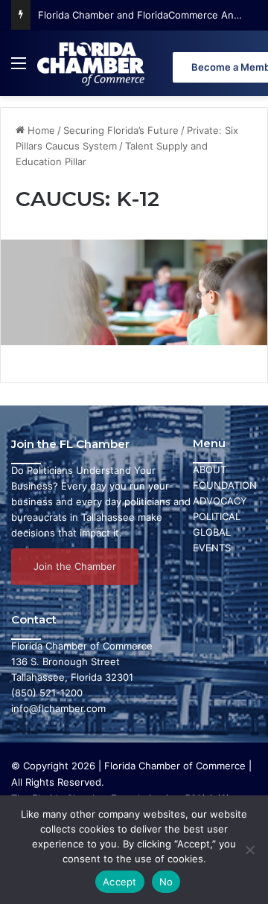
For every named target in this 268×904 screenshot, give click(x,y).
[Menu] (18, 69)
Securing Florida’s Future (121, 130)
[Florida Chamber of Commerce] (92, 63)
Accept (120, 882)
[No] (249, 849)
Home (40, 130)
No (166, 882)
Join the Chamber (75, 566)
